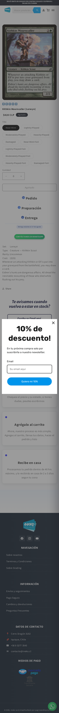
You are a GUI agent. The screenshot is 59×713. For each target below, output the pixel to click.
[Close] (53, 323)
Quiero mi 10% (29, 381)
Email (10, 361)
